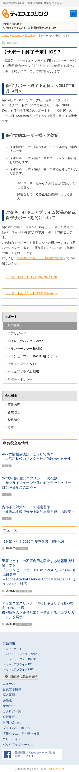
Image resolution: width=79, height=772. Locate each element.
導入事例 (9, 694)
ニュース (9, 683)
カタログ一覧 (12, 711)
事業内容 (14, 404)
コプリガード (17, 333)
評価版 (7, 700)
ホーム (5, 35)
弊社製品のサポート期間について (40, 258)
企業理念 (14, 412)
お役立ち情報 (12, 689)
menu (73, 12)
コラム (7, 466)
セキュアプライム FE (22, 364)
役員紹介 (14, 420)
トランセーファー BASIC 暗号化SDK (33, 356)
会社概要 (11, 395)
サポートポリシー (20, 379)
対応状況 (30, 35)
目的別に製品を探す (24, 676)
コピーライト (12, 739)
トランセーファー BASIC (25, 348)
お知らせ (22, 548)
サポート (17, 35)
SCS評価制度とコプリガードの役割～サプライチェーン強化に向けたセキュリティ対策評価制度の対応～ (38, 482)
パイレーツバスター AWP (25, 341)
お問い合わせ (12, 722)
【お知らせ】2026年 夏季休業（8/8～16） (34, 541)
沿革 (11, 427)
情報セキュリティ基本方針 (21, 733)
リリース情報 (24, 591)
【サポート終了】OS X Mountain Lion (31, 277)
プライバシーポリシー (18, 728)
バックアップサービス (18, 744)
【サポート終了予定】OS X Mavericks (31, 293)
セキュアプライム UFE (23, 371)
